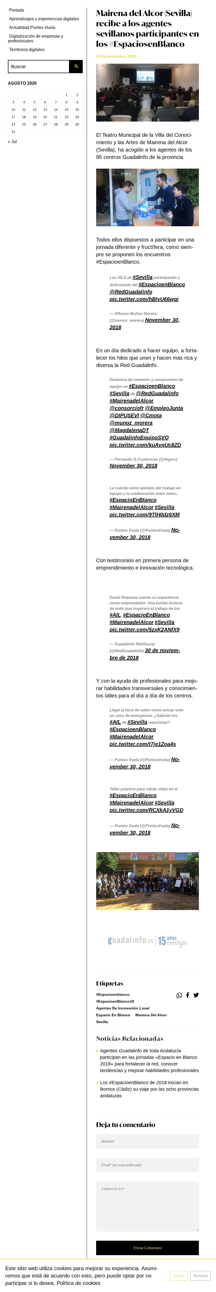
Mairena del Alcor (151, 1015)
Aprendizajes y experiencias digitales (44, 19)
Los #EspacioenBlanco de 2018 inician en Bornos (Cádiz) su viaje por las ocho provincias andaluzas (149, 1089)
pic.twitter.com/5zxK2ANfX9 (144, 629)
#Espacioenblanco (113, 994)
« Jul (12, 141)
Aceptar (179, 1276)
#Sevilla (143, 277)
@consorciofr (127, 408)
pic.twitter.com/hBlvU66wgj (144, 299)
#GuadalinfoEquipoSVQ (139, 437)
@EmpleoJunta (164, 408)
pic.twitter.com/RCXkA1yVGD (146, 810)
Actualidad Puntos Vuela (32, 27)
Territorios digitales (27, 49)
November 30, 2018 (133, 466)
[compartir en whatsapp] (179, 995)
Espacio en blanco (113, 1015)
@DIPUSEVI (124, 415)
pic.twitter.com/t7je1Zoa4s (143, 744)
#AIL (115, 615)
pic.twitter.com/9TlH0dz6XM (145, 514)
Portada (16, 10)
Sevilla (102, 1022)
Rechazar (200, 1276)
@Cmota (151, 415)
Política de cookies (78, 1283)
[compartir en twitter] (196, 995)
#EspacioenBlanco (162, 284)
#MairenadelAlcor (132, 401)
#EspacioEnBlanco (133, 500)
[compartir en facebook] (187, 995)
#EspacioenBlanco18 (115, 1001)
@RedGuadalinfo (131, 292)
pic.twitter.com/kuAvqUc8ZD (145, 445)
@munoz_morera (131, 423)
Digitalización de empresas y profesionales (35, 38)
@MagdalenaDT (129, 430)
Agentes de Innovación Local (122, 1008)
